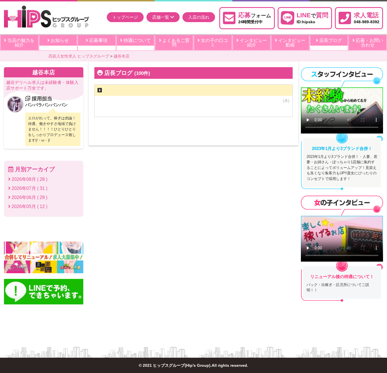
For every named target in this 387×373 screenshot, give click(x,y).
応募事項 (97, 40)
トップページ (125, 17)
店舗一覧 (161, 17)
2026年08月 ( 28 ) (28, 179)
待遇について (136, 40)
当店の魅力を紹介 (20, 42)
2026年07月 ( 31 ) (28, 188)
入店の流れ (198, 17)
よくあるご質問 (175, 42)
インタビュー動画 (291, 42)
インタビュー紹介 (253, 42)
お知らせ (59, 40)
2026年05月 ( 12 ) (28, 206)
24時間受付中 (254, 18)
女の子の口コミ (214, 42)
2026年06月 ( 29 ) (28, 197)
